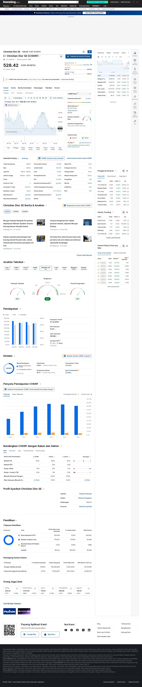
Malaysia (26, 9)
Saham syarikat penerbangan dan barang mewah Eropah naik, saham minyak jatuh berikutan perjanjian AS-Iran (18, 241)
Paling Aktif (101, 176)
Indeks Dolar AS (102, 95)
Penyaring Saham (84, 6)
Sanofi (43, 588)
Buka (37, 480)
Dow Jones (101, 89)
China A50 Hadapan (104, 92)
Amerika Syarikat (85, 506)
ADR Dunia (52, 9)
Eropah (75, 9)
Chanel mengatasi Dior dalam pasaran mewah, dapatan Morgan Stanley (64, 223)
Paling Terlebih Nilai (120, 253)
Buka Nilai (86, 65)
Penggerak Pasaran (106, 171)
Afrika (98, 9)
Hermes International (29, 588)
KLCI (99, 75)
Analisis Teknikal (13, 262)
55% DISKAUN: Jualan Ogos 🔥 (97, 2)
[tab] (7, 268)
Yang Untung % (111, 176)
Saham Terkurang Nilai (108, 9)
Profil (12, 93)
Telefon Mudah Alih (104, 628)
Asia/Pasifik (92, 9)
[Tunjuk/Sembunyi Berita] (51, 98)
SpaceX (79, 588)
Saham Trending (104, 212)
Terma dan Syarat (108, 682)
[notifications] (133, 2)
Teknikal (48, 88)
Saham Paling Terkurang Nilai (108, 246)
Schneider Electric (64, 588)
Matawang (101, 53)
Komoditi (116, 53)
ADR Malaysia (61, 9)
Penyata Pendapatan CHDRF (20, 383)
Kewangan (38, 88)
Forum (57, 88)
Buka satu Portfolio (103, 632)
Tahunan (6, 394)
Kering (7, 588)
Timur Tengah (83, 9)
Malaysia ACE (102, 82)
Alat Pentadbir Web (103, 636)
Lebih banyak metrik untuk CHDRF (79, 158)
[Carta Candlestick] (5, 98)
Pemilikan (20, 93)
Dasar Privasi (121, 682)
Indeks (109, 53)
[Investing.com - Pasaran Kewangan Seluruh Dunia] (11, 2)
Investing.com (7, 229)
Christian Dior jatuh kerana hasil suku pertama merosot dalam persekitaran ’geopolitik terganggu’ (65, 240)
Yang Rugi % (123, 176)
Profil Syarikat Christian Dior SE (22, 488)
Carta (13, 88)
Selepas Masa (43, 9)
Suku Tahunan (17, 394)
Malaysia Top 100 (103, 79)
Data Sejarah (29, 93)
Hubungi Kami (125, 632)
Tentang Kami (125, 624)
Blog (98, 624)
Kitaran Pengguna (85, 498)
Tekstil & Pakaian (85, 494)
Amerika (69, 9)
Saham (7, 9)
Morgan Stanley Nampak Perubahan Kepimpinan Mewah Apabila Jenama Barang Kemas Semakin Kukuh (18, 223)
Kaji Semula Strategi (67, 79)
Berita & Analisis (24, 88)
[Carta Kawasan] (9, 98)
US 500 (100, 85)
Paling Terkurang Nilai (104, 253)
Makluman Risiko (134, 682)
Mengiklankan (126, 628)
